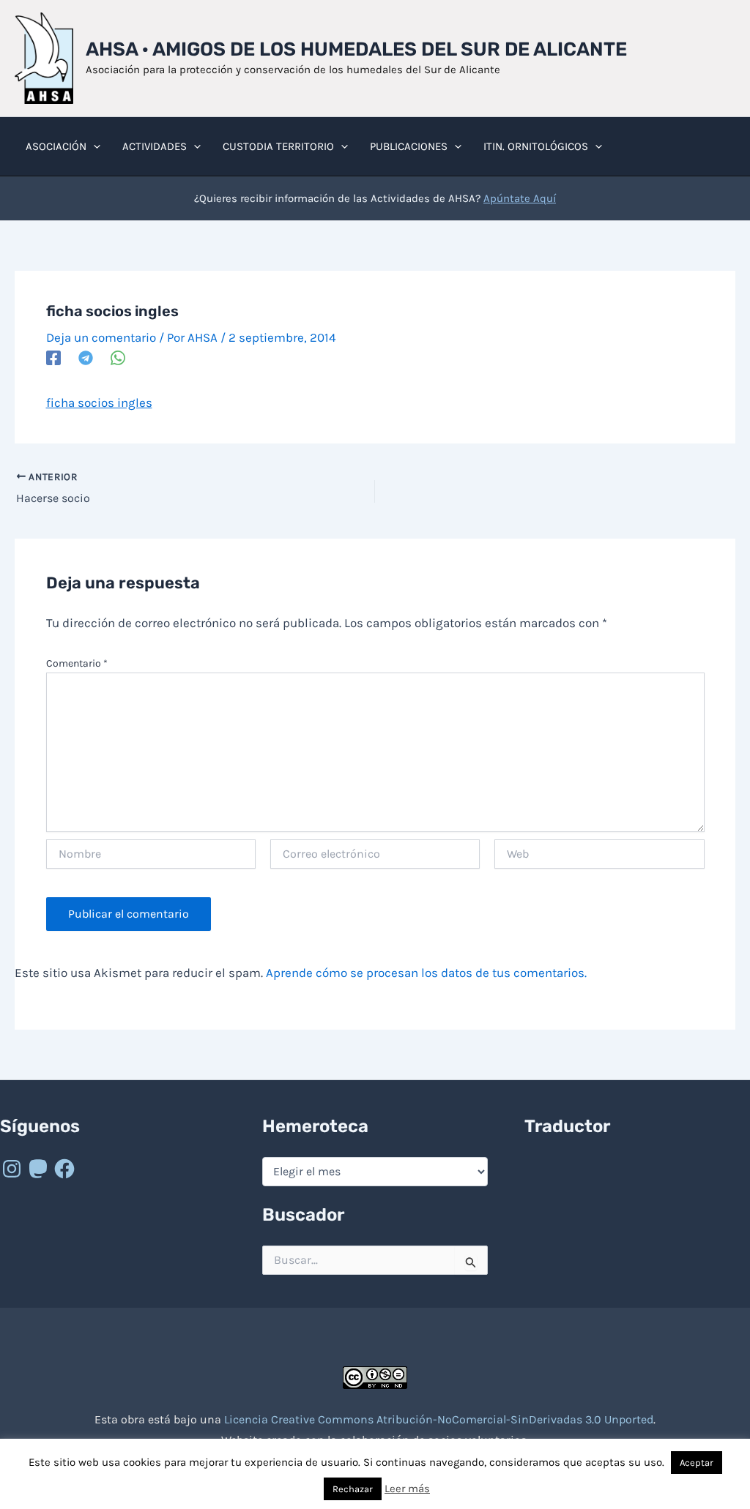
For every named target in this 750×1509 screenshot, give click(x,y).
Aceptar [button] (696, 1462)
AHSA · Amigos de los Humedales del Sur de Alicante (356, 49)
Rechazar (353, 1488)
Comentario (77, 663)
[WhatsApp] (118, 358)
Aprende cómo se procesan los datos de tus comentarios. (426, 972)
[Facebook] (53, 358)
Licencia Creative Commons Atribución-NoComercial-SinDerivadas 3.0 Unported (438, 1419)
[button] (93, 146)
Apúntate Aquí (519, 198)
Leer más (407, 1488)
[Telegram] (85, 358)
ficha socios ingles (99, 402)
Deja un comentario (101, 337)
